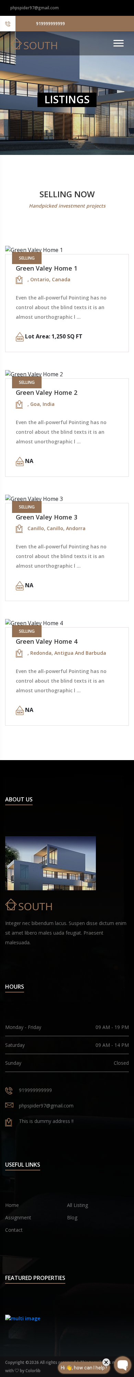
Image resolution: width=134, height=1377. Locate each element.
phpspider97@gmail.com (34, 8)
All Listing (77, 1205)
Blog (72, 1217)
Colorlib (33, 1371)
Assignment (18, 1217)
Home (12, 1205)
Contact (14, 1230)
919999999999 (50, 24)
